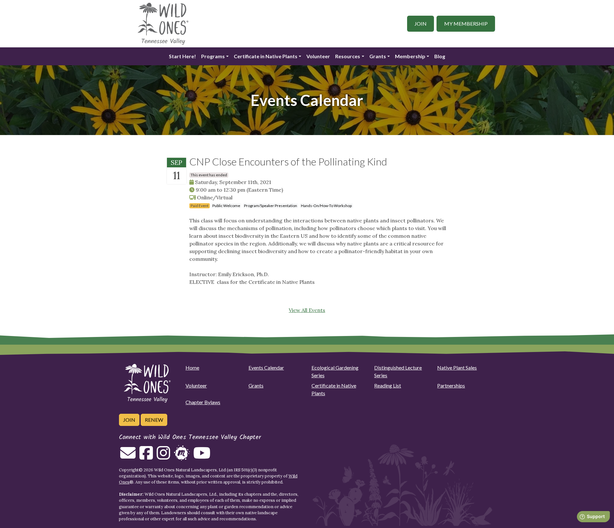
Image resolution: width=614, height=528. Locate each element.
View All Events (307, 310)
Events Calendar (266, 367)
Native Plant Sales (457, 367)
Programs (213, 56)
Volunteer (318, 56)
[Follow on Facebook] (146, 456)
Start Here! (182, 56)
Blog (439, 56)
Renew (154, 420)
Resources (347, 56)
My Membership (466, 23)
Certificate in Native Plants (265, 56)
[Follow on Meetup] (182, 456)
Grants (377, 56)
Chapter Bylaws (202, 402)
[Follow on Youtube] (202, 456)
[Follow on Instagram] (163, 456)
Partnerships (451, 385)
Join (420, 23)
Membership (410, 56)
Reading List (387, 385)
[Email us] (128, 456)
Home (192, 367)
